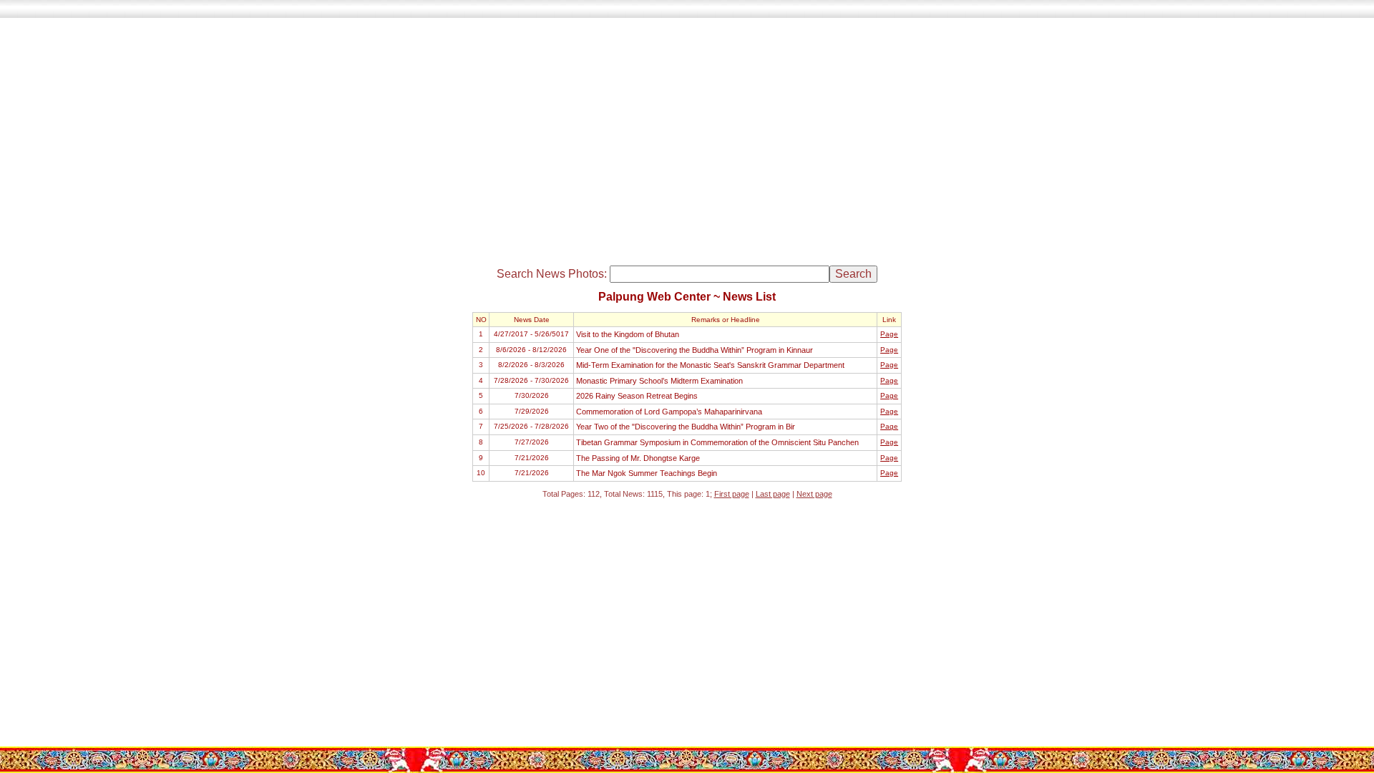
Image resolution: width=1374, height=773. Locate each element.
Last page (773, 494)
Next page (814, 494)
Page (889, 334)
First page (731, 494)
